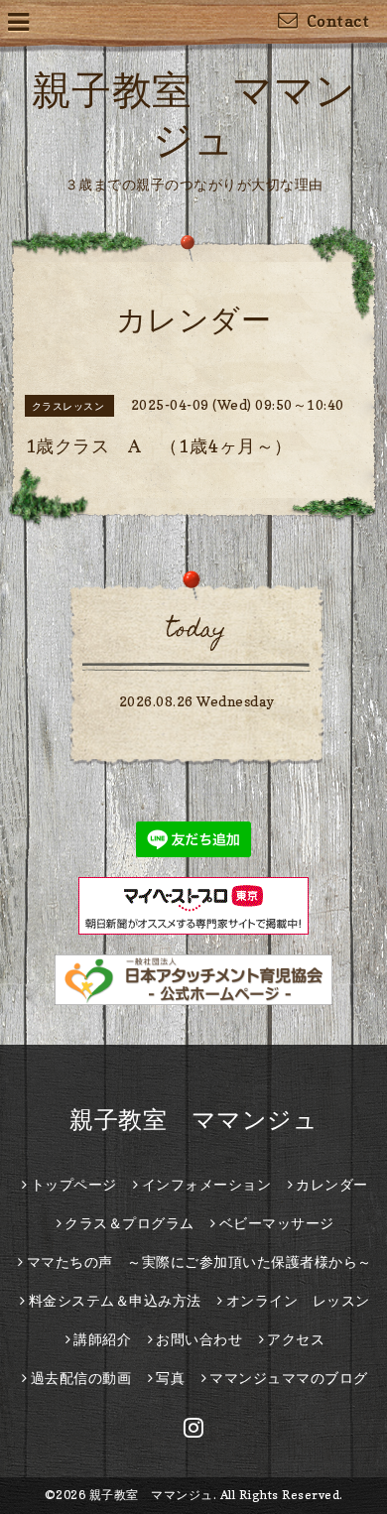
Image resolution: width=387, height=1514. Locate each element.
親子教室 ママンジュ (193, 1119)
